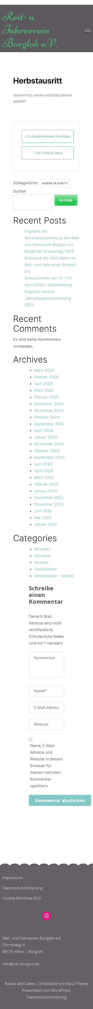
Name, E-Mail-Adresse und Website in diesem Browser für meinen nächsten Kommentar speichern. (46, 765)
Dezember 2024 (48, 403)
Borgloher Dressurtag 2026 (49, 251)
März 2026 (44, 370)
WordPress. (61, 990)
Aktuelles (42, 548)
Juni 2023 (43, 464)
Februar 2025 (46, 397)
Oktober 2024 (47, 417)
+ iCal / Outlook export (48, 153)
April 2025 (43, 383)
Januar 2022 (45, 524)
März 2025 (44, 390)
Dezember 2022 (48, 497)
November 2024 (49, 410)
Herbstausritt (55, 183)
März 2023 (44, 477)
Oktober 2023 (47, 450)
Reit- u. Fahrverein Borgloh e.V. (30, 29)
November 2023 (49, 443)
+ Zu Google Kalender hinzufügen (47, 136)
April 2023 (43, 470)
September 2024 (49, 423)
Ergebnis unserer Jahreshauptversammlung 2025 (48, 298)
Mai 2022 (42, 517)
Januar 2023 (45, 490)
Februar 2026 (46, 376)
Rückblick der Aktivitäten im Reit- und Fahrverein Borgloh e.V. (50, 265)
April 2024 (43, 430)
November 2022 (49, 504)
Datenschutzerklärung (22, 888)
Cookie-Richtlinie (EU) (21, 898)
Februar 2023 (46, 484)
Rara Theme (77, 983)
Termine (41, 562)
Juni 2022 (43, 510)
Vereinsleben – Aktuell (54, 575)
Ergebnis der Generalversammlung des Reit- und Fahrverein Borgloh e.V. (52, 238)
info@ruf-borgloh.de (20, 964)
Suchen (19, 191)
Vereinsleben (45, 569)
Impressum (12, 877)
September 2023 (49, 457)
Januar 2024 (45, 437)
